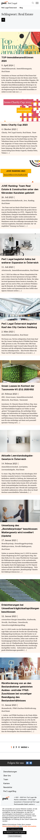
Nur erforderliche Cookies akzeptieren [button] (14, 832)
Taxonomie (23, 400)
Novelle (4, 622)
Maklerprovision (7, 546)
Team (34, 132)
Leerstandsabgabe (8, 470)
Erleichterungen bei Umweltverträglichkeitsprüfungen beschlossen (20, 608)
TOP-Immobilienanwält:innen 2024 (17, 59)
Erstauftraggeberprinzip (23, 543)
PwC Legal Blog (9, 791)
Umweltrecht (22, 622)
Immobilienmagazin (23, 69)
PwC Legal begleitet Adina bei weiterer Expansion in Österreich (19, 261)
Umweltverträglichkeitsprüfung (13, 625)
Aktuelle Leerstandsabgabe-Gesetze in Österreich (17, 457)
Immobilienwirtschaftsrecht (11, 201)
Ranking (31, 201)
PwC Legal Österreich (9, 8)
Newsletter (7, 787)
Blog (21, 8)
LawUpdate (23, 467)
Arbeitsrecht (6, 270)
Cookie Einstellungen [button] (15, 836)
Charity (4, 132)
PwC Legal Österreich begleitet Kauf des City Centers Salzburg (19, 325)
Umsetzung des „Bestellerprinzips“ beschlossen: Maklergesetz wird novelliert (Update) (19, 530)
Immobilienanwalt (8, 69)
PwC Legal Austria (15, 132)
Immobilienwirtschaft (24, 397)
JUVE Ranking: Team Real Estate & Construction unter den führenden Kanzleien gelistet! (19, 189)
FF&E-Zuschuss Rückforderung (24, 708)
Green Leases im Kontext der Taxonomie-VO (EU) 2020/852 (17, 388)
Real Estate (5, 71)
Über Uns (7, 775)
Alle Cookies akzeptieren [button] (15, 829)
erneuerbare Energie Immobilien (13, 619)
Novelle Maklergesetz (23, 546)
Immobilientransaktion (20, 270)
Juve (25, 201)
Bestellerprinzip (7, 543)
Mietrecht (5, 400)
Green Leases (10, 397)
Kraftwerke (31, 619)
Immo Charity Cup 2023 (14, 124)
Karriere (6, 783)
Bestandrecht (6, 708)
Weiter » (25, 747)
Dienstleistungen (10, 772)
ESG (3, 397)
